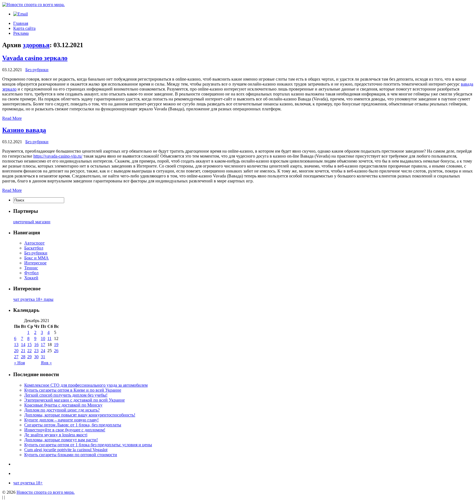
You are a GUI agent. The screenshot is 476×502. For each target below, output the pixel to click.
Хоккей (31, 277)
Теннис (31, 267)
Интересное (35, 263)
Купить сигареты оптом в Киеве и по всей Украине (72, 390)
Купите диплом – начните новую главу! (61, 420)
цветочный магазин (31, 221)
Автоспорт (34, 243)
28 (23, 356)
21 (23, 350)
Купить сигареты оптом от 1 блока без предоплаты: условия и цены (88, 444)
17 (43, 344)
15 (29, 344)
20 (16, 350)
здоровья (36, 45)
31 (43, 356)
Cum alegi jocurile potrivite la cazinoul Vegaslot (65, 449)
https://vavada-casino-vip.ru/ (57, 156)
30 (36, 356)
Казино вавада (24, 130)
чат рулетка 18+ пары (33, 299)
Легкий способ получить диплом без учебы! (65, 395)
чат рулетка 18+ (28, 482)
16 (36, 344)
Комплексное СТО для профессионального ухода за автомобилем (86, 385)
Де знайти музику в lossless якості (55, 434)
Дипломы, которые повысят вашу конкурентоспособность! (79, 415)
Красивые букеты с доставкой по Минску (63, 405)
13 (16, 344)
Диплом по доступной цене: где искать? (62, 410)
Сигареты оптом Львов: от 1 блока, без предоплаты (72, 425)
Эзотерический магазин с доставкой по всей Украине (74, 400)
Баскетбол (33, 248)
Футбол (31, 272)
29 (29, 356)
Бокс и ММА (36, 258)
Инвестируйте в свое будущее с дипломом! (64, 429)
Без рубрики (36, 69)
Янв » (46, 362)
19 (56, 344)
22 (29, 350)
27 (16, 356)
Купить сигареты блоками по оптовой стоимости (70, 454)
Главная (20, 23)
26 (56, 350)
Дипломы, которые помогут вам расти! (61, 439)
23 (36, 350)
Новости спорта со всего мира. (46, 492)
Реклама (21, 33)
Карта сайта (24, 28)
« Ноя (19, 362)
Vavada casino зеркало (34, 58)
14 (23, 344)
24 (43, 350)
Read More (12, 118)
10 (43, 338)
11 (49, 338)
